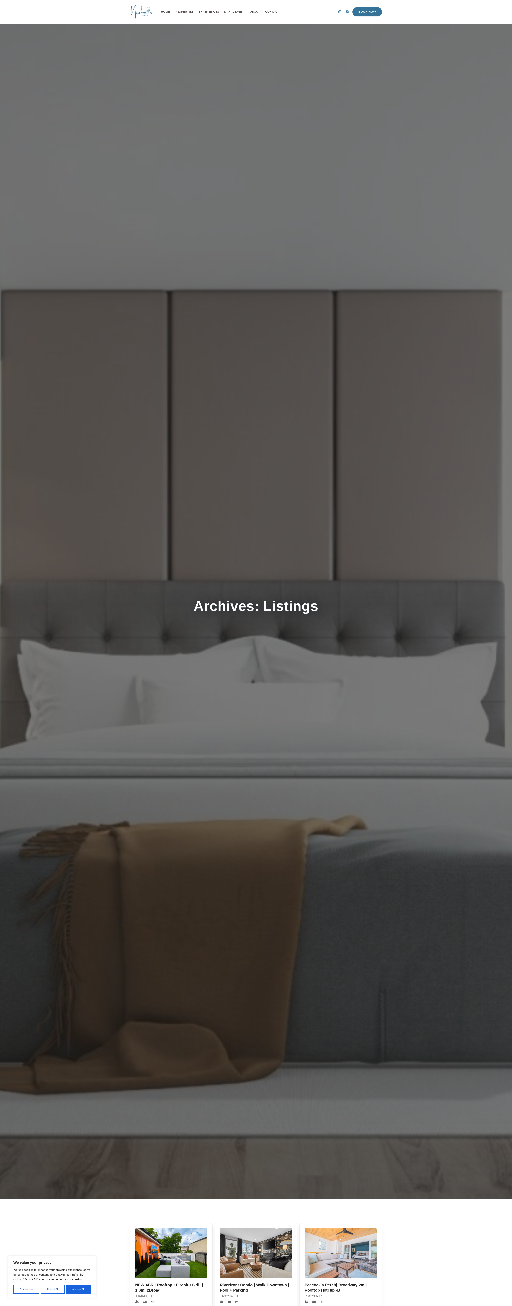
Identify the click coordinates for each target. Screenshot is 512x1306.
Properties (184, 11)
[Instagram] (340, 12)
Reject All (52, 1289)
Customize (26, 1289)
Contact (272, 11)
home (165, 11)
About (255, 11)
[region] (52, 1277)
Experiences (209, 11)
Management (234, 11)
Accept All (78, 1289)
